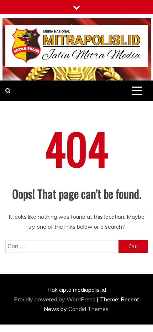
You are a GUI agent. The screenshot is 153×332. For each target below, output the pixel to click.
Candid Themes (88, 308)
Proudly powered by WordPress (55, 299)
